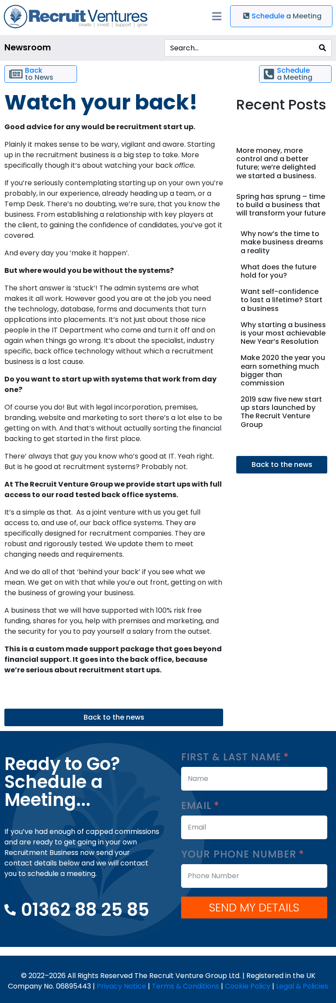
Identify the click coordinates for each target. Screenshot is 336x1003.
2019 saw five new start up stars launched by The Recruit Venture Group (281, 412)
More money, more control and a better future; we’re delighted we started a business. (276, 163)
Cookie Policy (247, 986)
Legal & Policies (302, 986)
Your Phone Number (240, 854)
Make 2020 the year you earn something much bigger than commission (283, 370)
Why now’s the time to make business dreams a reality (282, 242)
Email (198, 805)
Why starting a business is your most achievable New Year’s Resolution (283, 333)
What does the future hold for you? (278, 271)
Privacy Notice (121, 986)
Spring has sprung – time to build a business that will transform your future (281, 204)
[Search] (322, 48)
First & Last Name (232, 757)
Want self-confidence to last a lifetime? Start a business (281, 299)
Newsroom (27, 47)
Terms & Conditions (185, 986)
